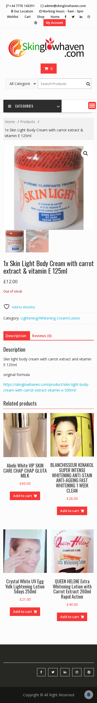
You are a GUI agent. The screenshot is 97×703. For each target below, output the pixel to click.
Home (55, 17)
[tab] (16, 335)
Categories (24, 106)
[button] (92, 105)
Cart (28, 17)
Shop (40, 17)
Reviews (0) (41, 335)
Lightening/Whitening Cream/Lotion (50, 318)
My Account (54, 22)
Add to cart (22, 495)
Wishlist (12, 17)
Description (16, 335)
